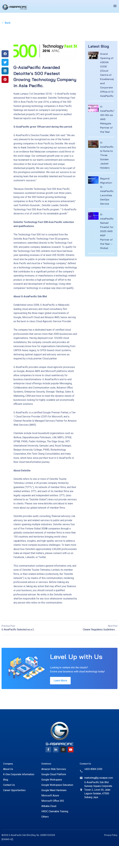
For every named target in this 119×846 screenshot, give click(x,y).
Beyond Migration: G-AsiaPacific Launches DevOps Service (106, 191)
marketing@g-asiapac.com (98, 777)
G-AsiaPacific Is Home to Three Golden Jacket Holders (106, 155)
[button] (114, 5)
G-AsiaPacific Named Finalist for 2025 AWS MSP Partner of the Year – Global (107, 231)
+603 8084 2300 (93, 769)
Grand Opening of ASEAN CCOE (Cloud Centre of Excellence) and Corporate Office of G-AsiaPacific (107, 74)
